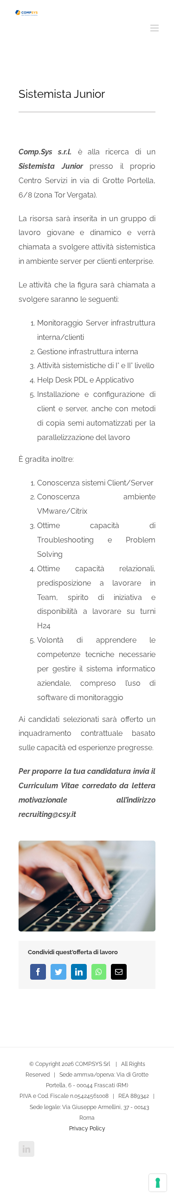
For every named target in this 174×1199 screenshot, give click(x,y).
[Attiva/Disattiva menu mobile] (155, 28)
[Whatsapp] (98, 972)
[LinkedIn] (79, 972)
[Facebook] (38, 972)
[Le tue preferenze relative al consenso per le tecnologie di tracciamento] (158, 1183)
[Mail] (119, 972)
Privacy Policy (87, 1128)
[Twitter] (58, 972)
